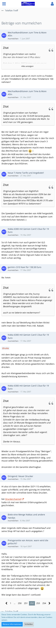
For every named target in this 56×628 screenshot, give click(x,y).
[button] (4, 3)
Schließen (29, 624)
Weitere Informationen (12, 624)
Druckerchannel (13, 499)
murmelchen (13, 38)
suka (6, 348)
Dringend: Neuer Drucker (20, 476)
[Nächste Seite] (49, 603)
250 (20, 603)
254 (44, 603)
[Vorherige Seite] (6, 603)
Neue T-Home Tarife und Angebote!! (26, 172)
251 (26, 603)
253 (38, 603)
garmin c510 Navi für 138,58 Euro (24, 267)
